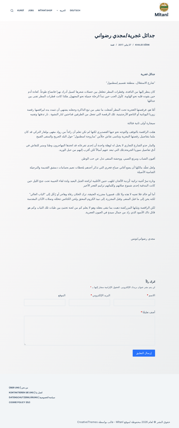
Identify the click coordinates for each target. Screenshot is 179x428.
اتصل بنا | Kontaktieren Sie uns (25, 392)
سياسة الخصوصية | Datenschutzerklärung (32, 397)
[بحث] (12, 10)
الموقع (61, 295)
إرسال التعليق (144, 353)
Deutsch (75, 10)
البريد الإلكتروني (100, 295)
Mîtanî (161, 14)
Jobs (31, 10)
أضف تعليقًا (148, 312)
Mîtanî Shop (45, 10)
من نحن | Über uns (18, 387)
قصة (112, 44)
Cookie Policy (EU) (19, 402)
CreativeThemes (87, 422)
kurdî (20, 10)
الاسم (151, 295)
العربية (63, 10)
